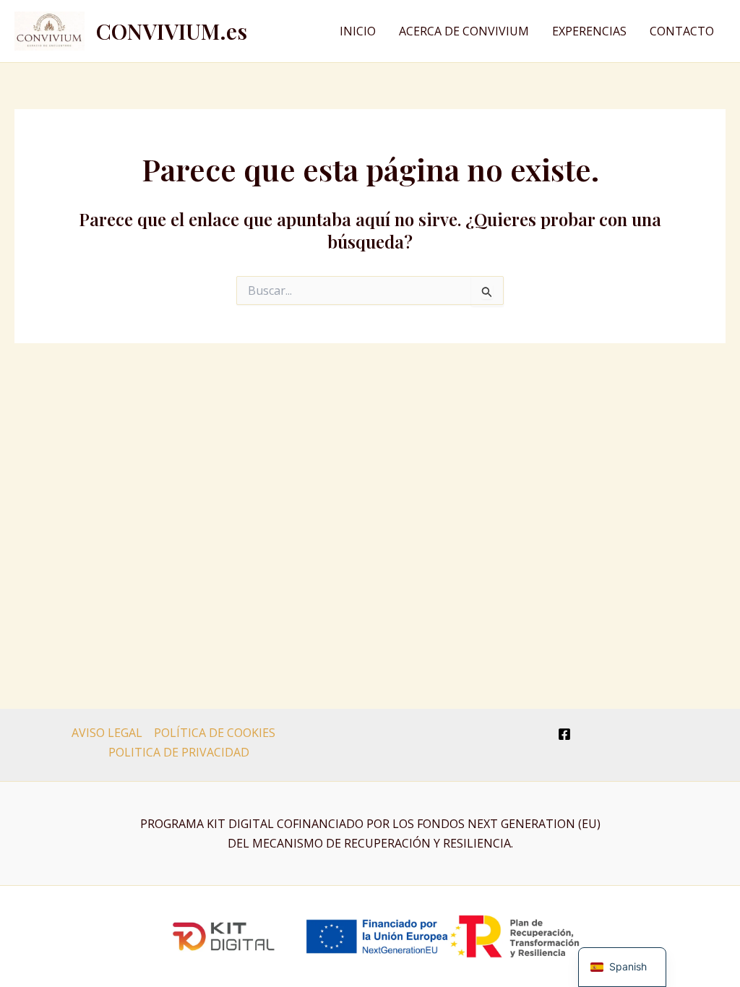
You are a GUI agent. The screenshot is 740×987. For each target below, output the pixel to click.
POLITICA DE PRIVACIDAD (178, 752)
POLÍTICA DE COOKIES (214, 733)
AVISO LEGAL (107, 733)
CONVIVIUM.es (171, 31)
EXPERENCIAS (589, 31)
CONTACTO (682, 31)
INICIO (358, 31)
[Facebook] (564, 734)
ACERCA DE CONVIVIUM (464, 31)
